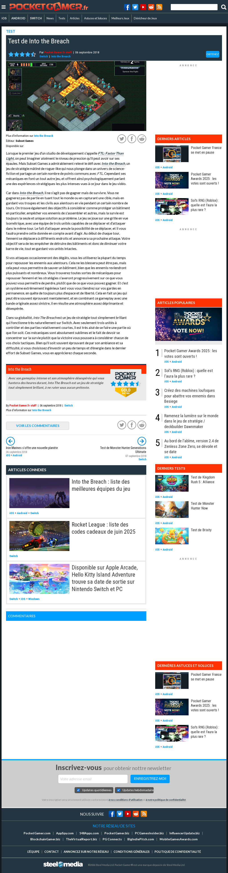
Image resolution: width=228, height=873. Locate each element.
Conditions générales (132, 851)
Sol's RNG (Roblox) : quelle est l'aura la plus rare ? (205, 205)
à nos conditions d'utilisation (125, 799)
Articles (74, 18)
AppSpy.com (65, 833)
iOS (4, 18)
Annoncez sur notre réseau (86, 851)
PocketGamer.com (37, 833)
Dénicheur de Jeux (145, 18)
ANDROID (18, 18)
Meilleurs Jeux (120, 18)
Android (17, 455)
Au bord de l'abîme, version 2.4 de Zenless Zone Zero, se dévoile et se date (191, 446)
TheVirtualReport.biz (81, 839)
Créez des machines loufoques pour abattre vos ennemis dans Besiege (189, 396)
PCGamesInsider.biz (149, 833)
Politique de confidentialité (178, 851)
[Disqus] (76, 676)
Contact (51, 851)
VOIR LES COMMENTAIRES (37, 426)
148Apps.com (89, 833)
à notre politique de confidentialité (166, 799)
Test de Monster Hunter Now (202, 505)
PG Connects (112, 839)
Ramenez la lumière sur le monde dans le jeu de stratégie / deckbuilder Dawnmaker (191, 421)
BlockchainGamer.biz (45, 839)
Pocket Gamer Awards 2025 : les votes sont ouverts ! (205, 179)
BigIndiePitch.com (140, 839)
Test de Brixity (201, 530)
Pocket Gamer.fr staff (58, 52)
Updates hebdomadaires (138, 790)
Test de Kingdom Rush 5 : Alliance (203, 479)
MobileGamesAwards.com (179, 839)
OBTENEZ (212, 54)
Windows (34, 599)
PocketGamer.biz (116, 833)
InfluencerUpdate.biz (184, 833)
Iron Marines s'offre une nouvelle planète (32, 448)
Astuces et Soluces (95, 18)
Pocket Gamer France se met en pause (206, 150)
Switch (43, 56)
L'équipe (33, 851)
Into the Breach (61, 56)
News (50, 18)
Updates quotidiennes (97, 790)
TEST (10, 31)
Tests (61, 18)
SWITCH (36, 18)
